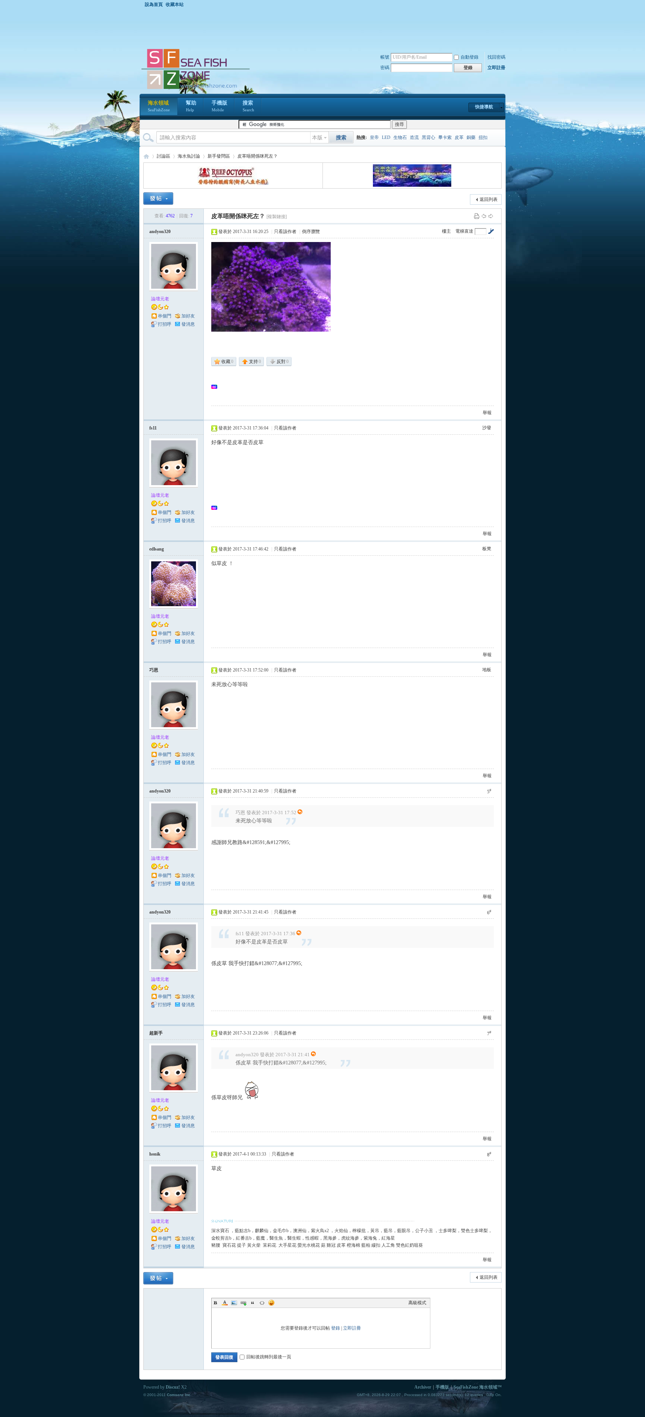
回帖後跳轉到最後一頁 (268, 1356)
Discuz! (173, 1387)
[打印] (477, 215)
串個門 (164, 316)
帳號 (384, 57)
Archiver (422, 1387)
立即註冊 (496, 67)
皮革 (459, 137)
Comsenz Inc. (179, 1395)
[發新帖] (158, 198)
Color (224, 1302)
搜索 (248, 106)
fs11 (153, 428)
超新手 (156, 1033)
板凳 (486, 548)
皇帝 (374, 137)
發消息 (188, 324)
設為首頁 (154, 4)
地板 (486, 669)
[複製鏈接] (277, 216)
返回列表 (489, 199)
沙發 (486, 427)
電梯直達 (464, 231)
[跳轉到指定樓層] (491, 231)
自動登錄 (470, 57)
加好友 (188, 316)
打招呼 (164, 324)
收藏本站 (175, 4)
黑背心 (428, 137)
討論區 (163, 156)
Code (262, 1302)
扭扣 (483, 137)
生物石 (400, 137)
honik (155, 1154)
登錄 (335, 1328)
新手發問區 (219, 156)
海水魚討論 (189, 156)
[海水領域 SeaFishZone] (195, 89)
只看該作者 (285, 231)
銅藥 (471, 137)
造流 (414, 137)
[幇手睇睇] (271, 287)
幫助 (191, 106)
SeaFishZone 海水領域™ (478, 1387)
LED (386, 137)
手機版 (219, 106)
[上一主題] (484, 215)
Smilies (271, 1302)
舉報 (487, 412)
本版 (317, 137)
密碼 (384, 67)
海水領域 (159, 106)
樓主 (446, 231)
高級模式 (417, 1302)
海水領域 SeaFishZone (146, 156)
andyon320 (160, 231)
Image (234, 1302)
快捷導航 (484, 106)
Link (243, 1302)
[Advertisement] (324, 27)
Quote (252, 1302)
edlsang (156, 549)
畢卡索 (445, 137)
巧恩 (153, 670)
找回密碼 (496, 57)
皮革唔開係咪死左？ (257, 156)
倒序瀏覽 (311, 231)
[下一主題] (491, 215)
